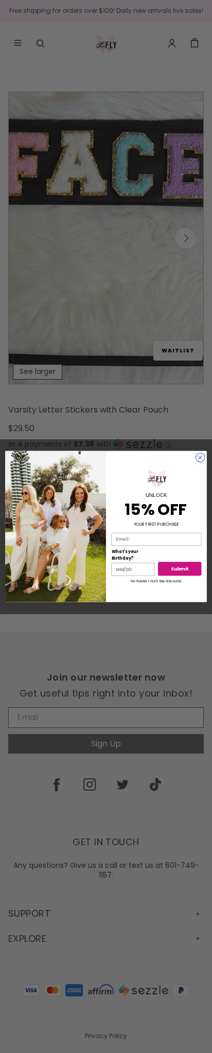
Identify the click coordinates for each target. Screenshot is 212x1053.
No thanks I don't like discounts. (156, 581)
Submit (179, 568)
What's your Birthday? (125, 555)
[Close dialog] (200, 457)
